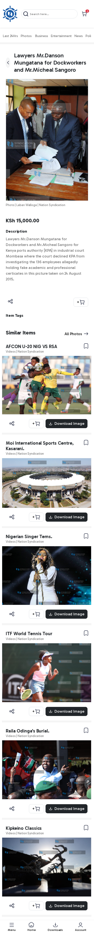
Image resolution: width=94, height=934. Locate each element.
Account (80, 930)
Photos (26, 36)
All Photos (73, 334)
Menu (12, 930)
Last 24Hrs (10, 36)
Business (41, 36)
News (78, 36)
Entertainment (61, 36)
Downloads (55, 930)
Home (31, 930)
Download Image (69, 423)
